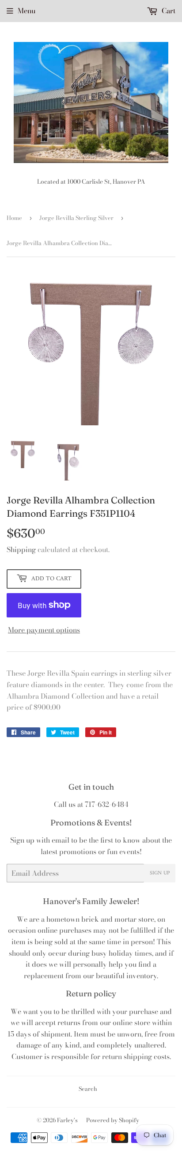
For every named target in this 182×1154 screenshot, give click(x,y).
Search (88, 1088)
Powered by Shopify (112, 1120)
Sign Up (160, 873)
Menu (26, 10)
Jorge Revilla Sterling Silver (76, 217)
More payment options (44, 629)
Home (14, 217)
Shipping (21, 549)
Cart (167, 10)
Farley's (67, 1120)
